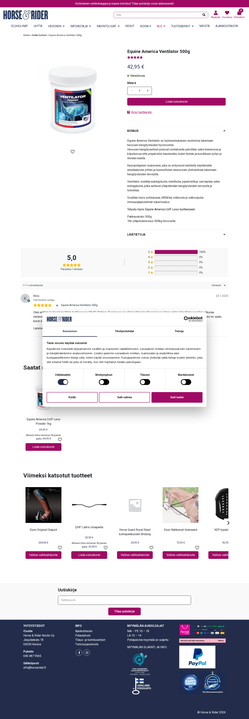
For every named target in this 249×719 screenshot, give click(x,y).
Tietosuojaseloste (86, 644)
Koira (144, 26)
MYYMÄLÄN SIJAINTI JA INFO (147, 647)
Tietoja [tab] (179, 331)
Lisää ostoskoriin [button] (43, 447)
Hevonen (54, 26)
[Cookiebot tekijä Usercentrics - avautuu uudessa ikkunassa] (187, 319)
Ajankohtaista (226, 26)
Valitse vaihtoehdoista (43, 555)
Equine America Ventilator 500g (79, 305)
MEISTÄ (204, 26)
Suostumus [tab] (70, 331)
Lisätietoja (136, 234)
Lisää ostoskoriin (177, 101)
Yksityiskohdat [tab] (124, 331)
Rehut (129, 26)
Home (26, 35)
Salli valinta (124, 397)
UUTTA (38, 26)
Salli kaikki (177, 397)
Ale (159, 26)
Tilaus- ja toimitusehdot (90, 640)
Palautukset (82, 635)
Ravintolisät (106, 26)
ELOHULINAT (19, 26)
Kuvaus (133, 131)
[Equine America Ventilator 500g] (57, 305)
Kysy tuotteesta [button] (141, 112)
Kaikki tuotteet (39, 35)
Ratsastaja (79, 26)
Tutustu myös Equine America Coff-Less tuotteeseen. (161, 209)
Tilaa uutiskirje (124, 611)
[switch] (104, 382)
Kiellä (72, 397)
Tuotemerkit (180, 26)
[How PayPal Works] (197, 657)
